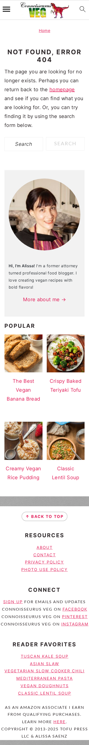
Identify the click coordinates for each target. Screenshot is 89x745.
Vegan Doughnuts (45, 685)
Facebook (75, 609)
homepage (62, 89)
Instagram (75, 624)
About (45, 547)
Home (44, 30)
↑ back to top (44, 516)
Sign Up (13, 601)
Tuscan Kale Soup (44, 656)
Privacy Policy (44, 562)
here (59, 721)
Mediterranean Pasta (44, 678)
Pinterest (75, 616)
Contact (44, 554)
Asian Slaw (44, 663)
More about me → (44, 299)
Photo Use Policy (44, 569)
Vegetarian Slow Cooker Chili (44, 670)
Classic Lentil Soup (44, 693)
